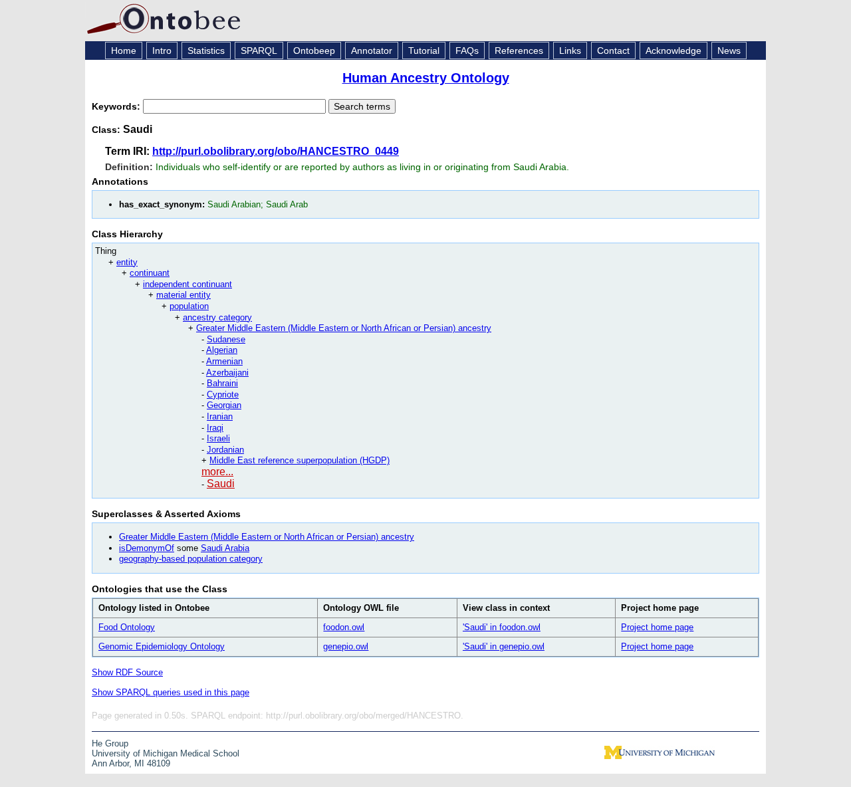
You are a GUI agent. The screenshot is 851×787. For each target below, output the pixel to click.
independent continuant (187, 284)
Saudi (221, 483)
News (729, 50)
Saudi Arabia (225, 548)
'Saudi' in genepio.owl (504, 646)
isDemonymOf (146, 548)
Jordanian (225, 450)
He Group (110, 743)
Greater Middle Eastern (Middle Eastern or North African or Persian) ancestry (343, 328)
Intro (162, 50)
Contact (613, 50)
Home (123, 50)
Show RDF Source (127, 672)
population (189, 306)
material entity (183, 295)
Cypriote (223, 394)
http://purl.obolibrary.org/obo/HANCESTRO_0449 (275, 151)
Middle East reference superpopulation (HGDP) (299, 460)
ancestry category (217, 317)
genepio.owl (345, 646)
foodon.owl (343, 627)
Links (570, 50)
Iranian (220, 416)
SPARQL (259, 50)
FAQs (467, 50)
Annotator (371, 50)
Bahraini (222, 383)
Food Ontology (126, 627)
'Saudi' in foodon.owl (502, 627)
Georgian (224, 405)
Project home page (657, 627)
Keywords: (117, 106)
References (519, 50)
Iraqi (215, 428)
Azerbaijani (227, 373)
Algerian (221, 350)
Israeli (218, 438)
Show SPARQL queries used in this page (170, 692)
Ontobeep (314, 50)
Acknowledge (673, 50)
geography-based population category (191, 559)
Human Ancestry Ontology (425, 77)
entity (127, 262)
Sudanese (226, 339)
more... (217, 471)
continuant (150, 273)
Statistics (206, 50)
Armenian (224, 361)
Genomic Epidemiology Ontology (161, 646)
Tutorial (423, 50)
